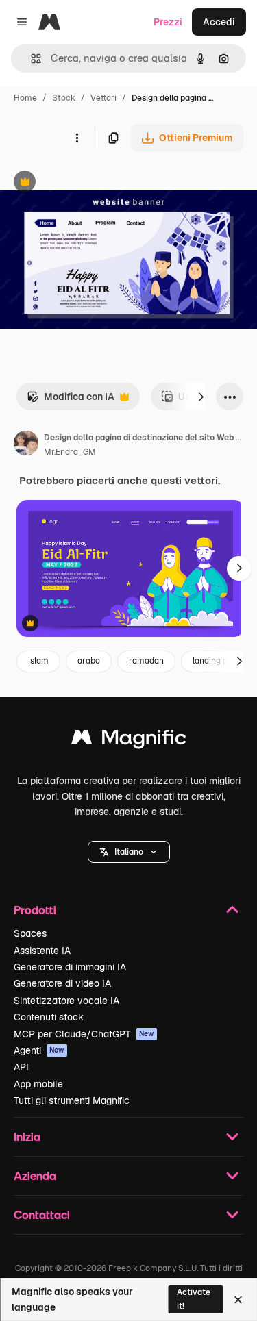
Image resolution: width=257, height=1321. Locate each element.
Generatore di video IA (62, 983)
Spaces (30, 933)
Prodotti (35, 910)
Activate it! (193, 1299)
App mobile (38, 1084)
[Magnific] (128, 740)
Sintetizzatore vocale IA (66, 1000)
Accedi (219, 22)
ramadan (146, 660)
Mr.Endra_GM (70, 451)
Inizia (27, 1136)
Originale (90, 183)
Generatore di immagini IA (70, 967)
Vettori (103, 97)
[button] (129, 852)
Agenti (39, 1050)
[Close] (238, 1300)
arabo (88, 660)
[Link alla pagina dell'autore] (26, 445)
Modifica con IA (70, 400)
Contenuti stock (49, 1017)
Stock (63, 97)
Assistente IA (42, 950)
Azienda (35, 1175)
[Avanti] (200, 396)
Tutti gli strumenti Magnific (72, 1100)
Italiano (128, 851)
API (21, 1067)
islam (38, 660)
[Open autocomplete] (30, 58)
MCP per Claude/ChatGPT (84, 1034)
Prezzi (168, 22)
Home (25, 97)
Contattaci (42, 1214)
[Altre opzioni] (76, 137)
